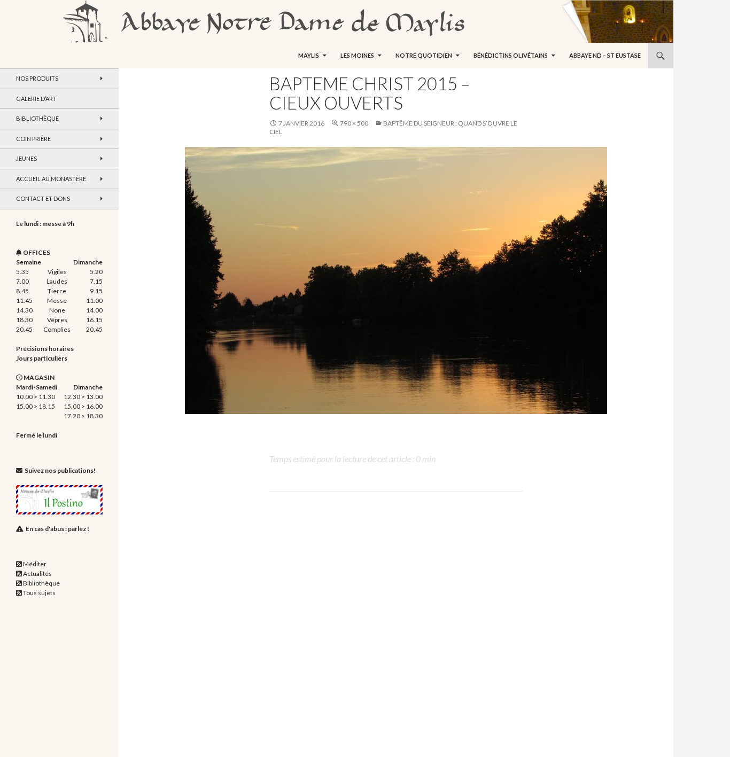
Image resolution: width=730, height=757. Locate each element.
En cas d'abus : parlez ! (57, 529)
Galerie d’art (36, 98)
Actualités (37, 573)
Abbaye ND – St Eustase (605, 55)
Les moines (357, 55)
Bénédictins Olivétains (510, 55)
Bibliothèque (37, 118)
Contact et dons (43, 198)
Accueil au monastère (51, 178)
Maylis (308, 55)
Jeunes (26, 158)
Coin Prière (33, 138)
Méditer (34, 564)
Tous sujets (39, 593)
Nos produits (37, 78)
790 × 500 (354, 123)
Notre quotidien (423, 55)
